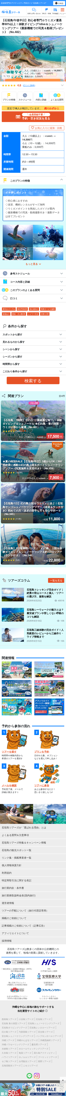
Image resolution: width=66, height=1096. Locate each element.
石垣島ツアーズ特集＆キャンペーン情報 (24, 842)
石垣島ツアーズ (43, 1019)
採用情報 (7, 940)
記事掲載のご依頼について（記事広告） (24, 925)
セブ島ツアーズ (9, 1061)
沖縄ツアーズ (8, 1040)
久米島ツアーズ (9, 1052)
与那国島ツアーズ (27, 1031)
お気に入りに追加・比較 (48, 128)
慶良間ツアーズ (39, 1044)
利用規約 (7, 872)
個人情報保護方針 (11, 865)
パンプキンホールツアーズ (48, 1035)
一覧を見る (56, 580)
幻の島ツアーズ (9, 1031)
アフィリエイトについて (15, 933)
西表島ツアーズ (9, 1019)
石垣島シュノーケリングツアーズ (43, 1023)
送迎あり (6, 314)
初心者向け (34, 309)
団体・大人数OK (18, 314)
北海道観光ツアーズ (11, 1065)
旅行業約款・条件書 (13, 888)
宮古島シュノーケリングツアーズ (17, 1035)
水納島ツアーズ (9, 1048)
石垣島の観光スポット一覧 (16, 850)
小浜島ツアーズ (26, 1019)
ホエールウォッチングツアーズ (33, 1048)
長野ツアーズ (44, 1061)
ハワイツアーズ (9, 1056)
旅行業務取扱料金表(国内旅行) (19, 895)
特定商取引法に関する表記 (16, 880)
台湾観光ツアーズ (27, 1061)
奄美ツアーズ (25, 1052)
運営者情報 (8, 903)
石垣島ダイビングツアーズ (14, 1027)
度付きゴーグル (9, 309)
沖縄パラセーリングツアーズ (15, 1044)
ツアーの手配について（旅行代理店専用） (25, 910)
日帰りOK (45, 314)
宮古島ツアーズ (45, 1031)
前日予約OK (22, 309)
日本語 (60, 3)
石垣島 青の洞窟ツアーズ (14, 1023)
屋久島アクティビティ (44, 1052)
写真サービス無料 (48, 309)
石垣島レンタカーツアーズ (42, 1027)
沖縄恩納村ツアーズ (49, 1040)
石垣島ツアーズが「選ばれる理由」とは (24, 827)
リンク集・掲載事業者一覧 (16, 857)
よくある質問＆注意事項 (15, 835)
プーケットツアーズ (47, 1056)
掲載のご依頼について (14, 918)
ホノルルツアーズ (27, 1056)
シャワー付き (33, 314)
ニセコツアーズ (30, 1065)
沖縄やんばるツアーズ (27, 1040)
